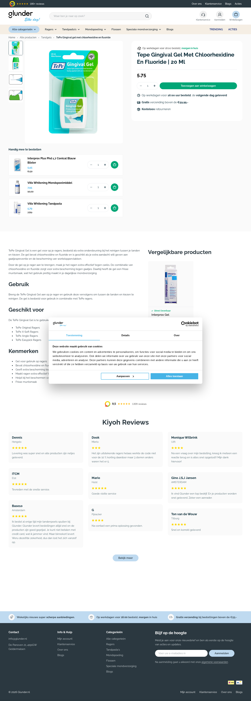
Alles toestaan (174, 376)
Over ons (197, 3)
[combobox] (100, 16)
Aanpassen (123, 376)
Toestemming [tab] (74, 335)
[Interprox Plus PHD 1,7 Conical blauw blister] (17, 165)
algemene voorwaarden (214, 662)
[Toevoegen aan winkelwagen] (114, 165)
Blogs (228, 3)
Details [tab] (125, 335)
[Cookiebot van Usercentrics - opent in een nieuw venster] (184, 323)
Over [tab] (177, 335)
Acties (238, 3)
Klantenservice (213, 3)
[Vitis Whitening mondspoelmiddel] (17, 187)
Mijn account (187, 692)
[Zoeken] (147, 16)
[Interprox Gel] (171, 284)
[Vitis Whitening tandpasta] (17, 208)
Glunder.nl (24, 692)
